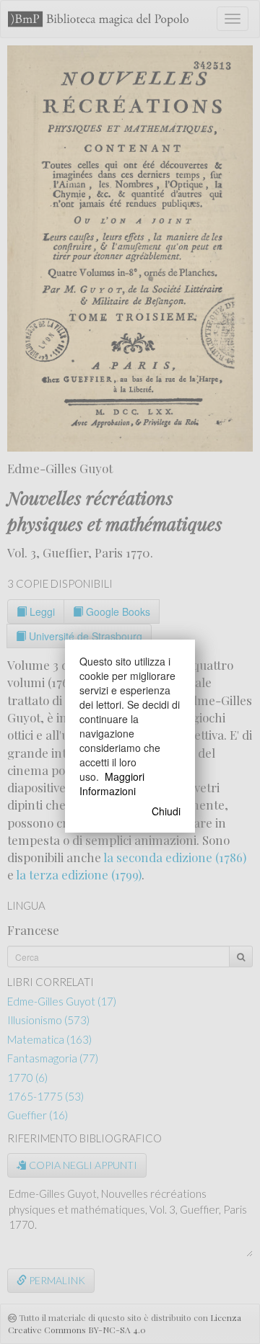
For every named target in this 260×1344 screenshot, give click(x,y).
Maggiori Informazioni (111, 783)
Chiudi (166, 811)
